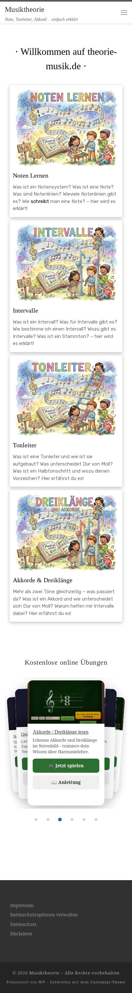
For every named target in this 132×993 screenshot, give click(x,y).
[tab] (35, 819)
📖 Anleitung (66, 782)
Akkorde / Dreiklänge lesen (60, 732)
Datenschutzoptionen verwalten (44, 915)
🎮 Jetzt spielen (66, 765)
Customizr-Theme (108, 982)
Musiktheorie (44, 973)
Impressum (22, 905)
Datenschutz (23, 924)
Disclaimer (21, 934)
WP (41, 982)
